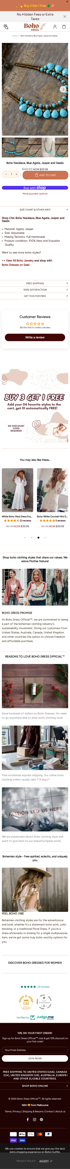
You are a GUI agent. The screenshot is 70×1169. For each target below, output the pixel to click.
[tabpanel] (17, 501)
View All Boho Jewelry (20, 260)
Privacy (17, 1111)
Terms (8, 1111)
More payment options (35, 193)
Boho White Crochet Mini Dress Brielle (52, 516)
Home (15, 36)
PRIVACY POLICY (26, 1160)
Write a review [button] (35, 337)
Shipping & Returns (33, 1111)
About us (60, 1111)
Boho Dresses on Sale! (15, 264)
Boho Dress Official (35, 26)
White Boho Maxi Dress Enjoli (17, 516)
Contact (49, 1111)
